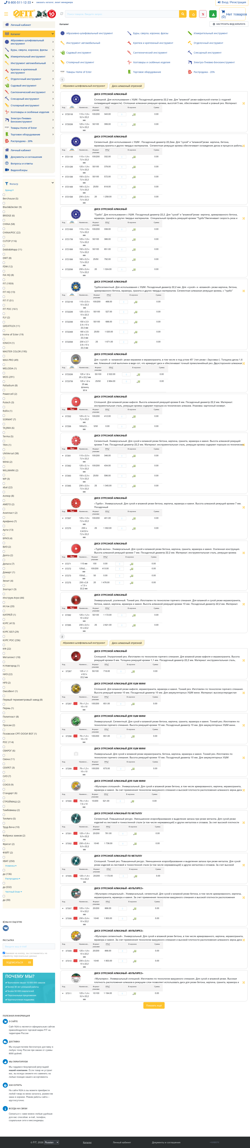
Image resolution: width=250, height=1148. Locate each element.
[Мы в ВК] (6, 928)
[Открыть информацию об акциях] (203, 14)
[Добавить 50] (134, 671)
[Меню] (6, 14)
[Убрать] (116, 114)
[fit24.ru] (34, 14)
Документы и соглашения (166, 1142)
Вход (225, 2)
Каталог (87, 1142)
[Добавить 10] (133, 801)
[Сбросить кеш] (61, 14)
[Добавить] (128, 114)
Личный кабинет (122, 1142)
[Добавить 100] (133, 704)
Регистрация (237, 2)
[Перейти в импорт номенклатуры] (213, 14)
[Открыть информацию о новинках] (193, 14)
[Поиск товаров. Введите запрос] (183, 14)
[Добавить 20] (135, 834)
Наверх (215, 1142)
